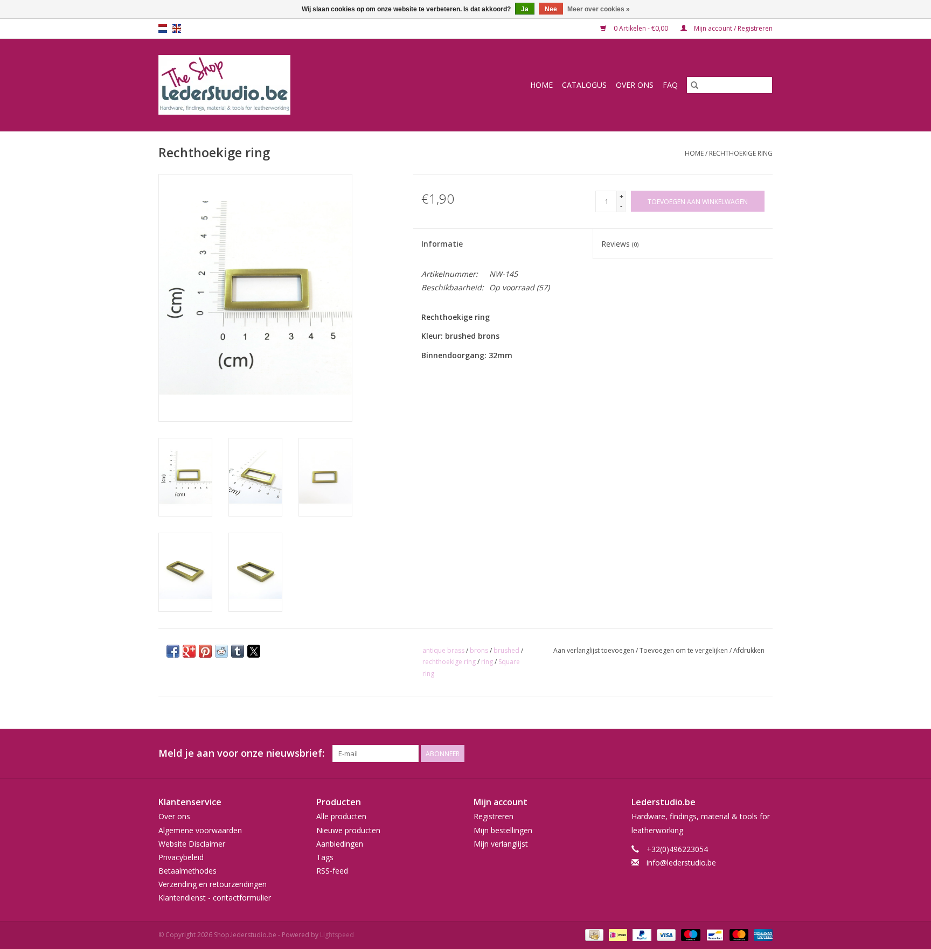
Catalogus (584, 85)
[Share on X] (253, 651)
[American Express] (761, 934)
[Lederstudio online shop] (265, 85)
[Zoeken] (694, 85)
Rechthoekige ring (741, 153)
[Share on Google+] (189, 651)
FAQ (670, 85)
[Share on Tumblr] (237, 651)
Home (541, 85)
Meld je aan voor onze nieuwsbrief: (241, 753)
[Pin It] (205, 651)
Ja (525, 9)
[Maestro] (689, 934)
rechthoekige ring (449, 661)
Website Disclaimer (191, 844)
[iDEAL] (617, 934)
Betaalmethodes (187, 871)
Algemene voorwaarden (200, 830)
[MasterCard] (738, 934)
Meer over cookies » (598, 9)
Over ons (635, 85)
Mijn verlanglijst (501, 844)
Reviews (619, 244)
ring (487, 661)
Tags (325, 857)
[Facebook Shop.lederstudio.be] (744, 753)
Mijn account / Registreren (732, 28)
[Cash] (593, 934)
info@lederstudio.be (681, 862)
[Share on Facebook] (172, 651)
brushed (506, 650)
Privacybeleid (181, 857)
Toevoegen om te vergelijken (684, 650)
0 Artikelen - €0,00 (641, 28)
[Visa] (665, 934)
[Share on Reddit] (221, 651)
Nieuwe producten (348, 830)
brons (479, 650)
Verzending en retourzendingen (212, 884)
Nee (551, 9)
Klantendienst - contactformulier (214, 897)
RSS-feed (332, 871)
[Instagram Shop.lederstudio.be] (764, 753)
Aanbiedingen (339, 844)
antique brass (443, 650)
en (176, 28)
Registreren (493, 816)
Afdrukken (749, 650)
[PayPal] (641, 934)
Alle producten (341, 816)
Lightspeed (337, 934)
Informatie (442, 244)
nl (162, 28)
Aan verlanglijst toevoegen (594, 650)
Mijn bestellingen (503, 830)
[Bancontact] (714, 934)
